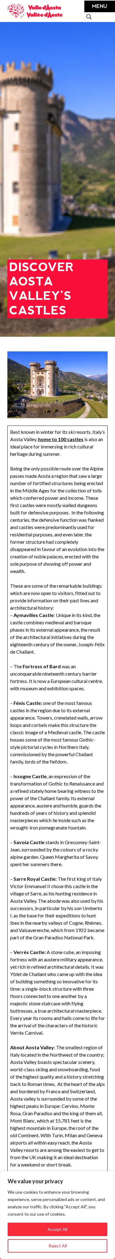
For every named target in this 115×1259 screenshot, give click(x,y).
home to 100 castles (60, 439)
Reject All (57, 1245)
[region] (57, 1215)
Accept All (57, 1229)
